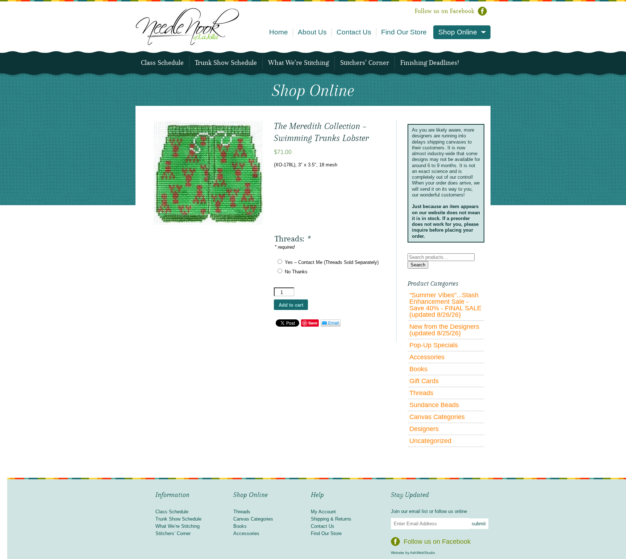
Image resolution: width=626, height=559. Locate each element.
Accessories (427, 357)
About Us (312, 32)
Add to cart (291, 304)
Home (278, 32)
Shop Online (457, 32)
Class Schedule (162, 63)
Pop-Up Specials (433, 345)
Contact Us (354, 32)
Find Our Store (404, 32)
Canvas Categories (437, 417)
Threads (421, 393)
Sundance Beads (434, 405)
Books (418, 369)
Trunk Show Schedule (226, 63)
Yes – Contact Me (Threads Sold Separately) (332, 262)
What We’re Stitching (298, 63)
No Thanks (296, 271)
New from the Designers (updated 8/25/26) (444, 330)
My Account (323, 511)
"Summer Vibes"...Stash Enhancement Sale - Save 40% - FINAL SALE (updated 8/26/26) (445, 304)
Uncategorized (430, 440)
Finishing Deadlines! (429, 63)
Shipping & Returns (331, 519)
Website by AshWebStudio (413, 553)
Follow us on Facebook (444, 11)
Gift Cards (424, 381)
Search (417, 265)
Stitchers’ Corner (364, 63)
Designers (424, 428)
